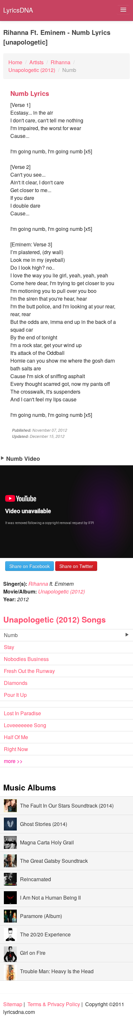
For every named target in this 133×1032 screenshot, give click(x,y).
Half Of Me (16, 737)
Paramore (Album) (41, 916)
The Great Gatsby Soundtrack (54, 860)
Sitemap (12, 1004)
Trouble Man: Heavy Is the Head (57, 971)
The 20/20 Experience (45, 934)
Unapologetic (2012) (61, 591)
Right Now (16, 749)
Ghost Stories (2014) (43, 824)
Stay (9, 647)
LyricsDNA (18, 10)
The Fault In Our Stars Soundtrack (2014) (67, 805)
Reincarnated (35, 879)
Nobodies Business (26, 659)
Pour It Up (15, 694)
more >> (13, 761)
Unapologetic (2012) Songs (54, 619)
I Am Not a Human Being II (50, 897)
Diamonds (15, 682)
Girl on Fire (33, 952)
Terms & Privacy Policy (53, 1004)
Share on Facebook (29, 566)
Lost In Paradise (22, 713)
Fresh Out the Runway (29, 671)
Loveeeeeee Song (25, 725)
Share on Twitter (76, 566)
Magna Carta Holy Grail (47, 842)
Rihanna (38, 583)
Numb (11, 635)
